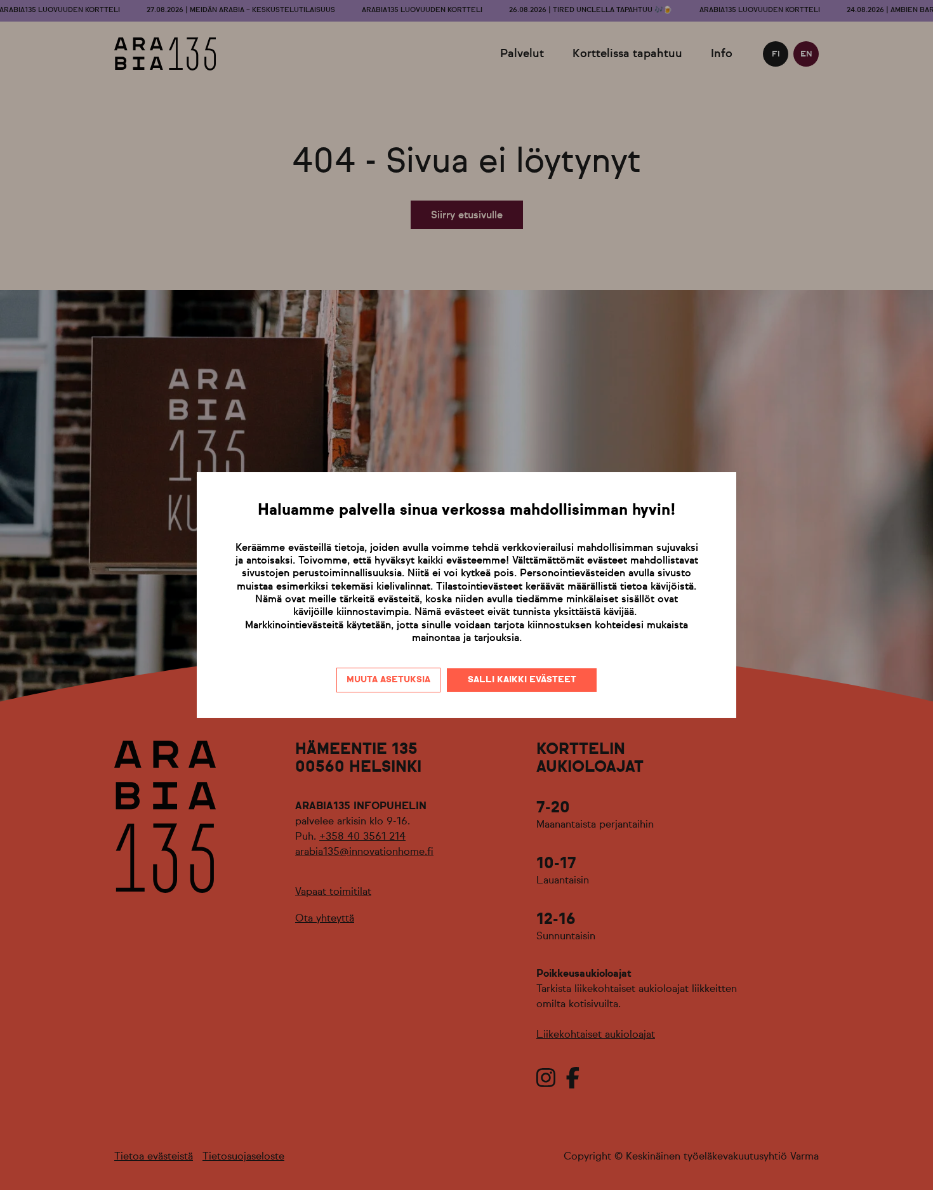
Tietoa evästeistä (153, 1157)
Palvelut (522, 54)
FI (776, 54)
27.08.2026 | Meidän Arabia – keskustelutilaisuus (241, 10)
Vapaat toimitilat (333, 892)
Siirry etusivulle (467, 216)
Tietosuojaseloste (243, 1157)
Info (721, 54)
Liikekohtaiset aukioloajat (595, 1035)
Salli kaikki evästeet (522, 679)
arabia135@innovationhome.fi (364, 852)
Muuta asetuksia (388, 679)
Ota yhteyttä (324, 919)
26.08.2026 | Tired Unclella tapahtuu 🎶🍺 (590, 10)
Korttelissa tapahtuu (627, 54)
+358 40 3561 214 (362, 837)
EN (806, 54)
